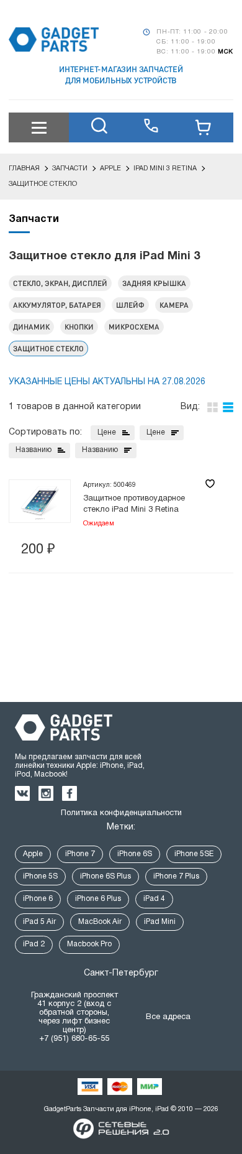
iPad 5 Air (39, 921)
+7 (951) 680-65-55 (74, 1039)
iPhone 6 (38, 898)
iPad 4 (154, 898)
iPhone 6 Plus (98, 898)
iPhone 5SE (193, 854)
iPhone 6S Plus (105, 876)
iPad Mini (160, 921)
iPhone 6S (134, 854)
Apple (33, 854)
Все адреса (168, 1017)
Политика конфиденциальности (121, 813)
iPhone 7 (80, 854)
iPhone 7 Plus (176, 876)
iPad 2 (34, 944)
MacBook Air (100, 921)
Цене (106, 432)
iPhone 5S (40, 876)
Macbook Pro (89, 944)
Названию (34, 449)
